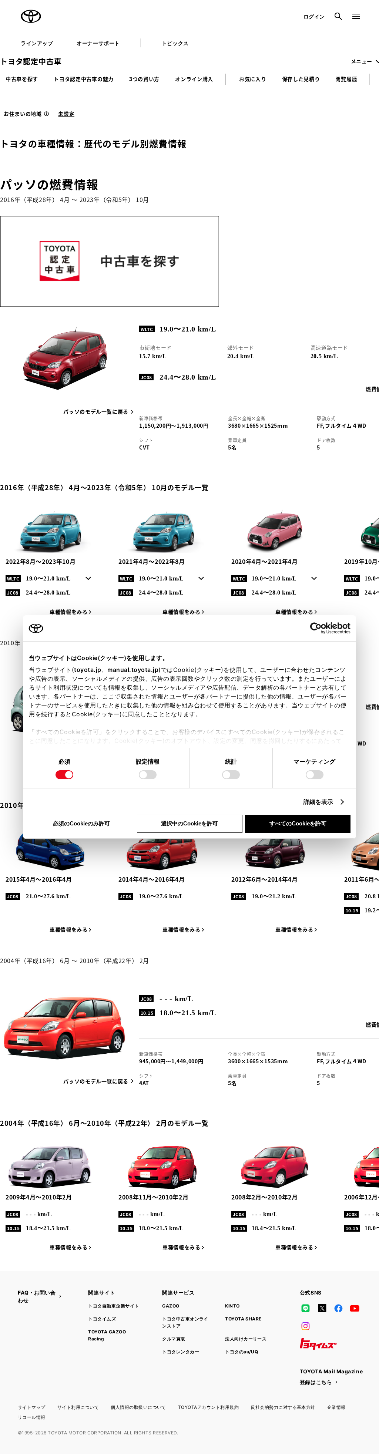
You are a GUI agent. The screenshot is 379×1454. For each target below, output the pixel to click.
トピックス (175, 43)
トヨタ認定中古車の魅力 (84, 79)
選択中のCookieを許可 (189, 823)
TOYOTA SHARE (243, 1319)
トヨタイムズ (102, 1319)
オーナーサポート (98, 43)
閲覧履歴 (346, 79)
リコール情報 (32, 1417)
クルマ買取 (173, 1339)
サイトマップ (32, 1407)
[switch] (148, 774)
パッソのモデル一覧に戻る (95, 411)
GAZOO (170, 1306)
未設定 (66, 113)
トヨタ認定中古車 (30, 61)
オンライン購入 (194, 79)
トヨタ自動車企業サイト (113, 1306)
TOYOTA (31, 16)
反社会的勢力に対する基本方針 (283, 1407)
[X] (322, 1308)
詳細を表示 (318, 801)
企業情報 (336, 1407)
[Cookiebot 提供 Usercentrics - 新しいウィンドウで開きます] (318, 628)
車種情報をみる (68, 611)
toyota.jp (87, 669)
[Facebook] (338, 1308)
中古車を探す (22, 79)
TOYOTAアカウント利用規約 (208, 1407)
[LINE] (306, 1308)
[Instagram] (306, 1326)
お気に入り (252, 79)
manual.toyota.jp (132, 669)
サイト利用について (78, 1407)
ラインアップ (37, 43)
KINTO (232, 1306)
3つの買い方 (144, 79)
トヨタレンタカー (180, 1351)
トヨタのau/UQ (241, 1351)
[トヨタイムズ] (318, 1344)
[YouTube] (355, 1308)
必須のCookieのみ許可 (81, 823)
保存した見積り (301, 79)
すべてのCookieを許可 (297, 823)
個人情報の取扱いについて (138, 1407)
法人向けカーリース (245, 1339)
